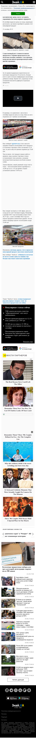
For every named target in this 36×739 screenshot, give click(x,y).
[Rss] (7, 690)
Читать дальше (18, 680)
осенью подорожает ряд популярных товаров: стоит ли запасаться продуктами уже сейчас (17, 301)
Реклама (4, 714)
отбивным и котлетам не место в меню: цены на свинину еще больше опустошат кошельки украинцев (18, 257)
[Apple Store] (12, 698)
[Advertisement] (18, 190)
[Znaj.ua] (18, 2)
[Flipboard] (24, 690)
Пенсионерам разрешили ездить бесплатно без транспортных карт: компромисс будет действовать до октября (17, 334)
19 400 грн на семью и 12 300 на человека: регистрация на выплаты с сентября (18, 326)
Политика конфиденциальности (11, 711)
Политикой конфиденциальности (24, 8)
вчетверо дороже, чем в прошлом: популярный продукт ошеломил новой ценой (18, 251)
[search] (2, 2)
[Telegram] (11, 690)
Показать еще (28, 341)
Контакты (4, 720)
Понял (18, 13)
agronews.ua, (16, 143)
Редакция (4, 717)
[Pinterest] (29, 690)
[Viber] (16, 690)
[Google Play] (24, 698)
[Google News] (20, 690)
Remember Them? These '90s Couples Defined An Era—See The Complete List (18, 437)
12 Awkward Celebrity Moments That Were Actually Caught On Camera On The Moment (18, 492)
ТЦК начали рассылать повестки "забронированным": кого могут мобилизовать (17, 313)
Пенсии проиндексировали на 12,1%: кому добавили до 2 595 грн (18, 320)
